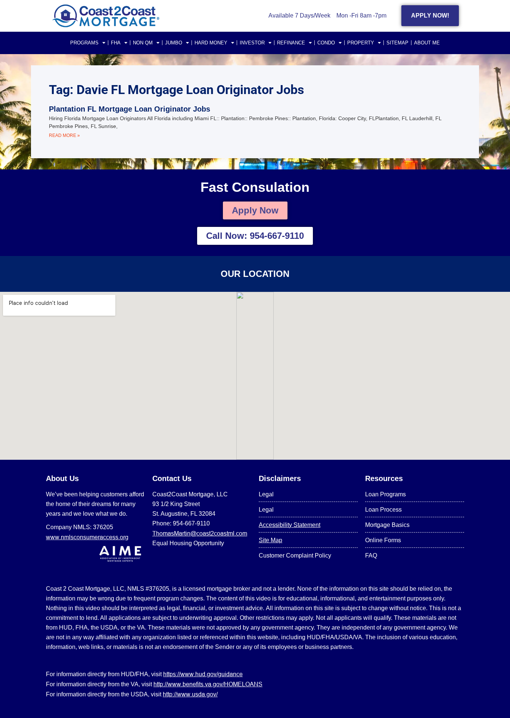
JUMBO (173, 43)
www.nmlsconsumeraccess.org (87, 537)
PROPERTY (360, 43)
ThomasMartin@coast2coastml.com (199, 533)
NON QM (143, 43)
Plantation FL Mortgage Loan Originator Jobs (129, 109)
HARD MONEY (211, 43)
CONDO (326, 43)
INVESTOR (252, 43)
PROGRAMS (84, 43)
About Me (427, 43)
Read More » (64, 135)
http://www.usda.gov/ (190, 694)
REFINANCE (291, 43)
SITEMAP (397, 43)
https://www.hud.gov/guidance (203, 674)
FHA (116, 43)
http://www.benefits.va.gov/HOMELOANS (207, 684)
